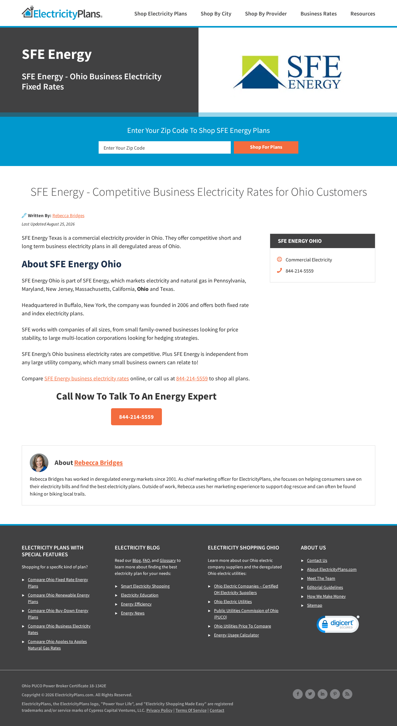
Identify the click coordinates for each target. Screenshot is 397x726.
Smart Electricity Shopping (145, 586)
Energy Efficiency (136, 604)
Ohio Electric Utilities (233, 601)
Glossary (168, 560)
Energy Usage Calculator (236, 635)
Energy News (133, 613)
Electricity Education (139, 595)
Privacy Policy (159, 710)
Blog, (137, 560)
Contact (217, 710)
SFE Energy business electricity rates (86, 378)
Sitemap (314, 605)
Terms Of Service (191, 710)
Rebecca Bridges (68, 215)
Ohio (62, 13)
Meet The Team (321, 578)
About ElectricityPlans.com (332, 569)
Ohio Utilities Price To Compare (242, 626)
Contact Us (317, 560)
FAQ (146, 560)
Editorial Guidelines (325, 587)
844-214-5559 (192, 378)
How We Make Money (326, 596)
